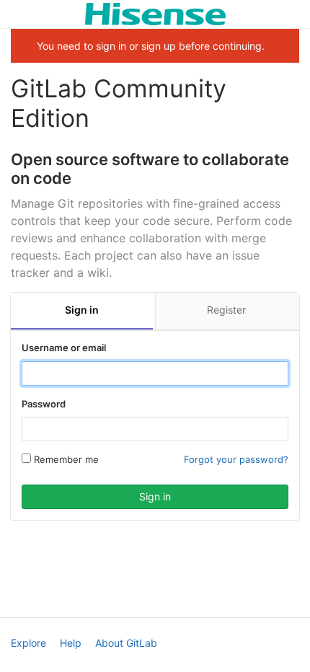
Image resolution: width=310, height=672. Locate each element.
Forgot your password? (236, 459)
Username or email (64, 347)
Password (44, 404)
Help (70, 643)
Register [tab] (226, 310)
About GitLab (126, 643)
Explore (28, 643)
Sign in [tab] (82, 310)
